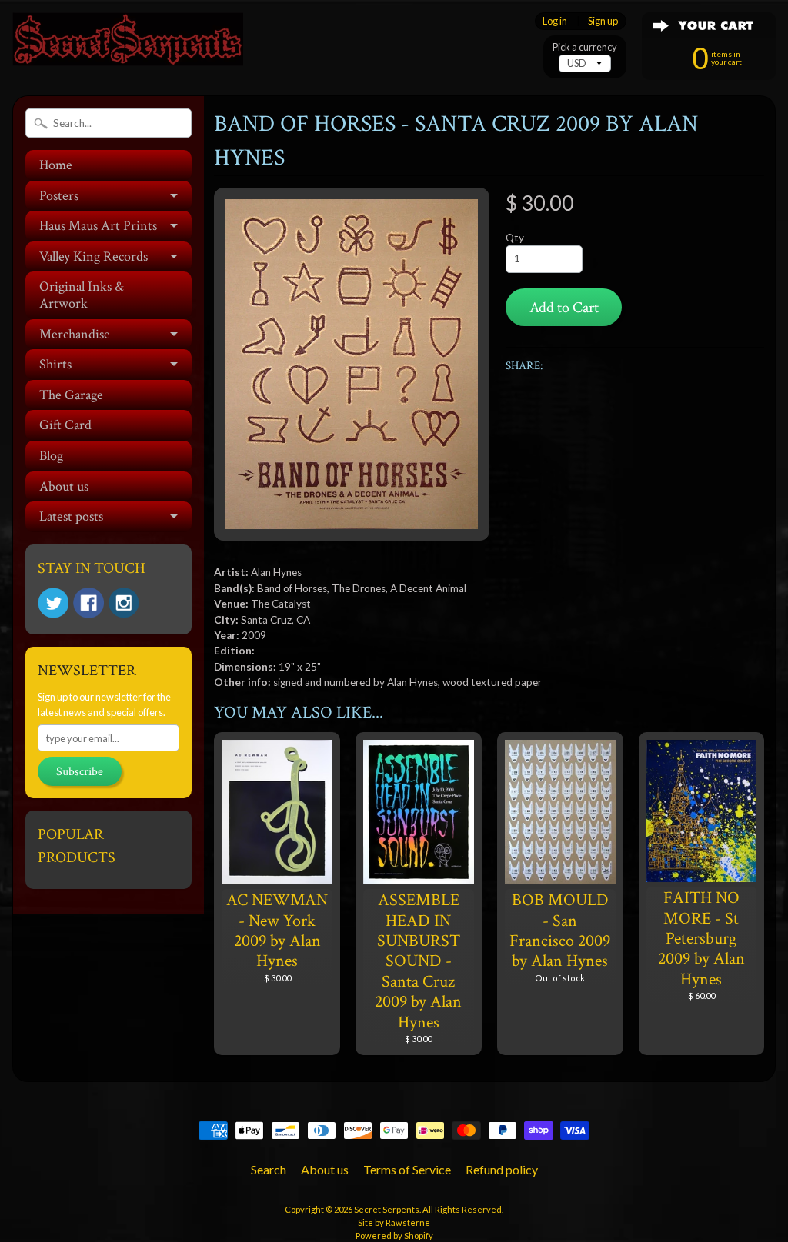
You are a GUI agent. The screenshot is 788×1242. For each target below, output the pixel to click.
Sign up (603, 21)
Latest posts (71, 516)
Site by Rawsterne (394, 1222)
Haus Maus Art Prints (98, 226)
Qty (515, 237)
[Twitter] (53, 603)
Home (55, 165)
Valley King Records (93, 256)
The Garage (71, 395)
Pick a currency (585, 47)
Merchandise (74, 334)
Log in (555, 21)
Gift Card (65, 425)
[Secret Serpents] (127, 45)
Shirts (55, 364)
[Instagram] (124, 603)
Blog (51, 456)
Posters (58, 196)
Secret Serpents (386, 1209)
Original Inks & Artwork (81, 295)
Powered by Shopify (394, 1235)
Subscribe (79, 772)
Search (268, 1169)
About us (63, 486)
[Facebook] (88, 603)
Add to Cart (564, 308)
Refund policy (502, 1169)
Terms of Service (407, 1169)
